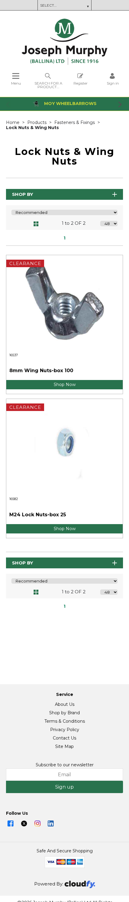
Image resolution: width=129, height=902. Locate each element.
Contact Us (64, 738)
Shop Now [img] (65, 384)
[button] (8, 104)
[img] (11, 823)
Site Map (64, 746)
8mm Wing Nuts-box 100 (41, 370)
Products (37, 122)
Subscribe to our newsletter (65, 765)
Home (13, 122)
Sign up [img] (64, 787)
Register (81, 83)
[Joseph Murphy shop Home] (64, 63)
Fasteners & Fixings (75, 122)
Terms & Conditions (64, 721)
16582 (13, 499)
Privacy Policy (64, 729)
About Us (64, 704)
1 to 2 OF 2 (74, 223)
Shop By (22, 194)
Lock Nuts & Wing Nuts (32, 127)
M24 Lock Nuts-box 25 (37, 514)
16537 (13, 355)
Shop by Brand (64, 712)
